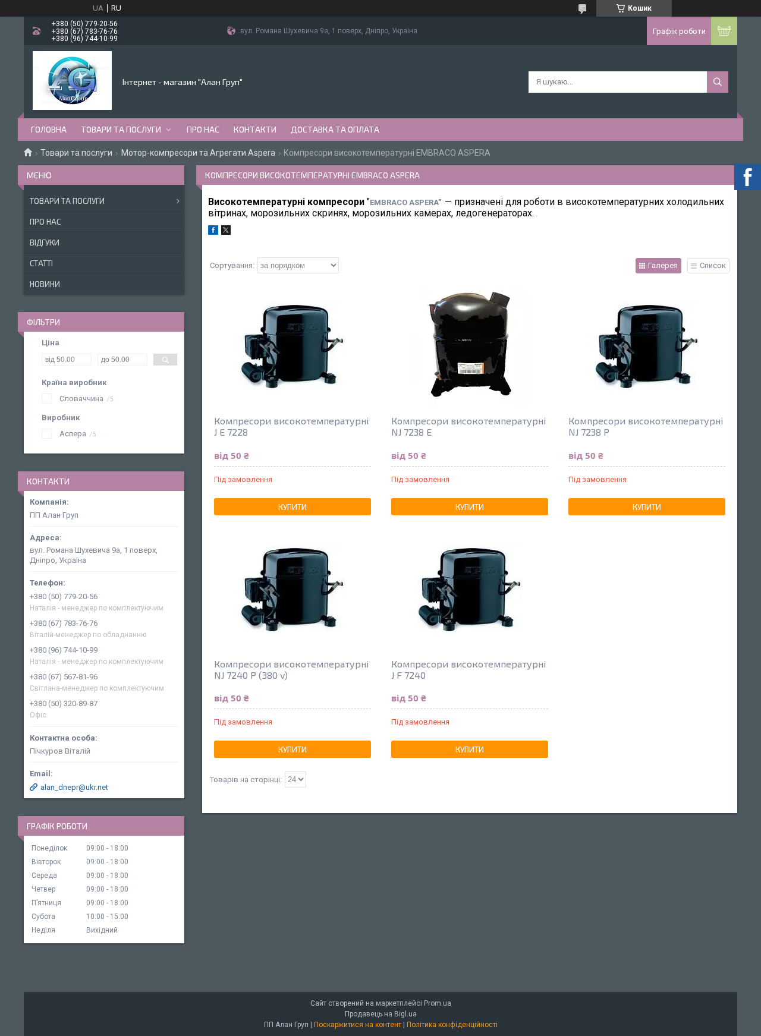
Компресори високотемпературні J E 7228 (291, 426)
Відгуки (44, 242)
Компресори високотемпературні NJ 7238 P (645, 426)
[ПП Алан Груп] (72, 81)
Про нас (203, 129)
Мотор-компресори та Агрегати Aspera (198, 153)
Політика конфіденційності (452, 1025)
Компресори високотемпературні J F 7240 (468, 669)
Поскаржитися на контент (357, 1025)
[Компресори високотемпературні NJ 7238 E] (469, 346)
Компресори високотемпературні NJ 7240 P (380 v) (291, 669)
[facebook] (213, 232)
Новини (45, 284)
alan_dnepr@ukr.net (74, 787)
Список (713, 265)
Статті (41, 263)
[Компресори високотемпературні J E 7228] (292, 346)
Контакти (255, 129)
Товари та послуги (121, 129)
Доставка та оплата (335, 129)
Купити (292, 507)
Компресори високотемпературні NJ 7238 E (468, 426)
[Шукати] (717, 82)
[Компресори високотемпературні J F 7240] (469, 589)
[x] (226, 232)
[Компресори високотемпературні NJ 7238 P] (646, 346)
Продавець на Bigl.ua (381, 1014)
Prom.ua (437, 1003)
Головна (49, 129)
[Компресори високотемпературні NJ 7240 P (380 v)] (292, 589)
